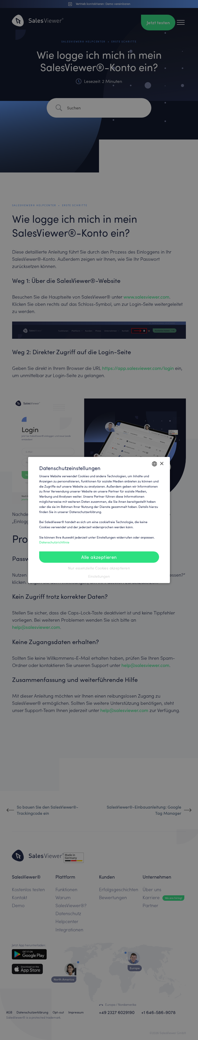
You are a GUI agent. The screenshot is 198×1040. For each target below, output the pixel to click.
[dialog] (99, 520)
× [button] (161, 463)
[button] (99, 576)
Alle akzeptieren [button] (99, 557)
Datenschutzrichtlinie (54, 542)
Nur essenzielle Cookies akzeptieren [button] (99, 568)
